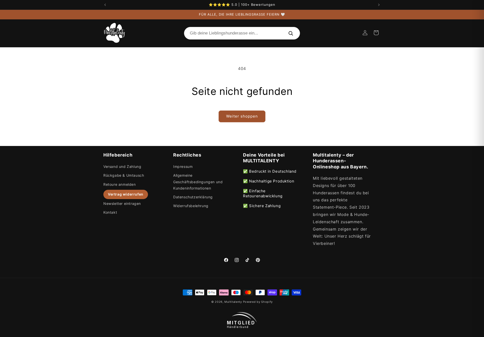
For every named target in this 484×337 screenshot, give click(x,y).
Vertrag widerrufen (125, 194)
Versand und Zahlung (122, 166)
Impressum (183, 166)
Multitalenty (233, 302)
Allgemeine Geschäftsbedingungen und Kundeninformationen (198, 181)
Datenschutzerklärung (193, 197)
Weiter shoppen (242, 116)
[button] (376, 32)
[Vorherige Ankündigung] (105, 5)
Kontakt (110, 212)
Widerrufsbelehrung (190, 206)
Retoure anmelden (119, 184)
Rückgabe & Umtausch (123, 175)
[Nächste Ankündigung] (378, 5)
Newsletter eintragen (122, 203)
